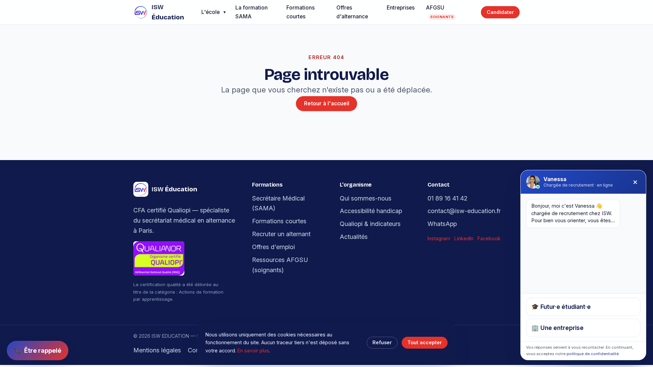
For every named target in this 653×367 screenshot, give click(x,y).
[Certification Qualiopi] (187, 258)
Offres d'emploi (273, 246)
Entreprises (401, 7)
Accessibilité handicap (371, 210)
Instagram (439, 238)
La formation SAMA (251, 12)
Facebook (489, 238)
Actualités (354, 236)
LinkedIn (463, 238)
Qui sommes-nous (365, 198)
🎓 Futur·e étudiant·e (561, 306)
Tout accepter (424, 342)
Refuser (382, 342)
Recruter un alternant (281, 234)
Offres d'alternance (352, 12)
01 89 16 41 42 (447, 198)
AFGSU (440, 11)
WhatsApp (442, 223)
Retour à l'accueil (326, 103)
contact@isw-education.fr (464, 210)
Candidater (500, 12)
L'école (210, 12)
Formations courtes (300, 12)
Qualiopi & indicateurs (370, 223)
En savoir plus (253, 350)
